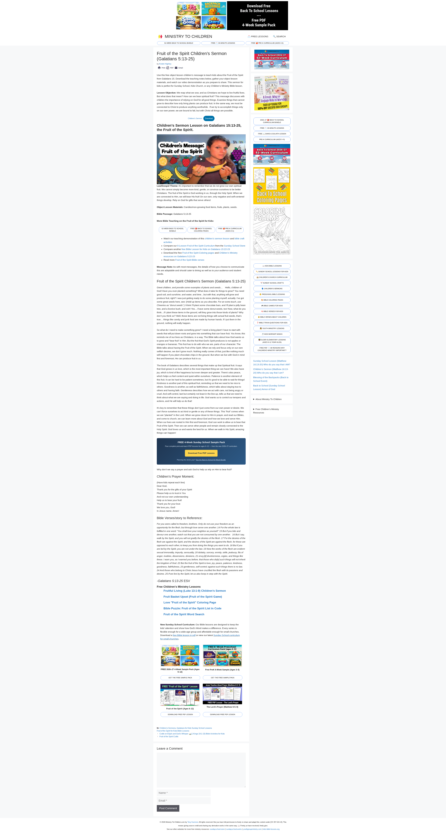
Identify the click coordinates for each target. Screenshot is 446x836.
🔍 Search (279, 36)
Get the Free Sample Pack (180, 678)
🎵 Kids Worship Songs (272, 334)
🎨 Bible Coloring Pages (272, 300)
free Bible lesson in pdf (184, 635)
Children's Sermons (167, 728)
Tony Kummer (192, 822)
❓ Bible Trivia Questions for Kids (272, 323)
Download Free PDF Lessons (201, 453)
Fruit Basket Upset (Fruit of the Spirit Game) (193, 596)
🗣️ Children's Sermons (272, 289)
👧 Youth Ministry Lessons (272, 328)
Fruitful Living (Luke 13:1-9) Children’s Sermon (195, 590)
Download (209, 118)
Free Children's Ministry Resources (266, 411)
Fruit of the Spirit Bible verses (189, 260)
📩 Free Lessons (258, 36)
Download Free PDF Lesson (180, 714)
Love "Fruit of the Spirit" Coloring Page (190, 602)
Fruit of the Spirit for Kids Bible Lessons (173, 731)
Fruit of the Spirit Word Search (184, 614)
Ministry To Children (188, 36)
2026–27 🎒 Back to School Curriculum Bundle (272, 121)
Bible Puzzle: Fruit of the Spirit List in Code (192, 608)
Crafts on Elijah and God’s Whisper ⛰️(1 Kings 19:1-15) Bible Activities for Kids (192, 734)
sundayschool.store (217, 829)
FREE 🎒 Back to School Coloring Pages (201, 230)
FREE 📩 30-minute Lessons (223, 43)
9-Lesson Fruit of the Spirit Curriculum (196, 246)
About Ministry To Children (269, 399)
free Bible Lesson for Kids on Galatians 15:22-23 (206, 249)
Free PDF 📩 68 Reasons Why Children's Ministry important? (272, 349)
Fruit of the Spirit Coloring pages (198, 253)
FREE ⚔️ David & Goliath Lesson (272, 134)
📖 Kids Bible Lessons (272, 266)
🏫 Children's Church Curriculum (272, 277)
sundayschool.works (234, 829)
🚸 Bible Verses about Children (272, 317)
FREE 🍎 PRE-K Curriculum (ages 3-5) (267, 43)
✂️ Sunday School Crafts (272, 283)
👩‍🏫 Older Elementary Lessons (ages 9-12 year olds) (272, 341)
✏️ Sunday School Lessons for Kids (272, 271)
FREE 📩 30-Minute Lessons (272, 128)
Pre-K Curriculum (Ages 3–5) (272, 139)
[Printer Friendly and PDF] (170, 69)
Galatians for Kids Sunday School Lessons (194, 728)
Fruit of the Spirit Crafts (169, 736)
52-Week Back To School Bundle (178, 43)
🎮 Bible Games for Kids (272, 306)
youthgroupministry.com (252, 829)
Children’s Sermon (195, 118)
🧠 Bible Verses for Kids (272, 311)
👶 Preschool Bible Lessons (272, 294)
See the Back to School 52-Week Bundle (211, 460)
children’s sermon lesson (217, 238)
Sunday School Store (234, 246)
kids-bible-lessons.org (271, 829)
